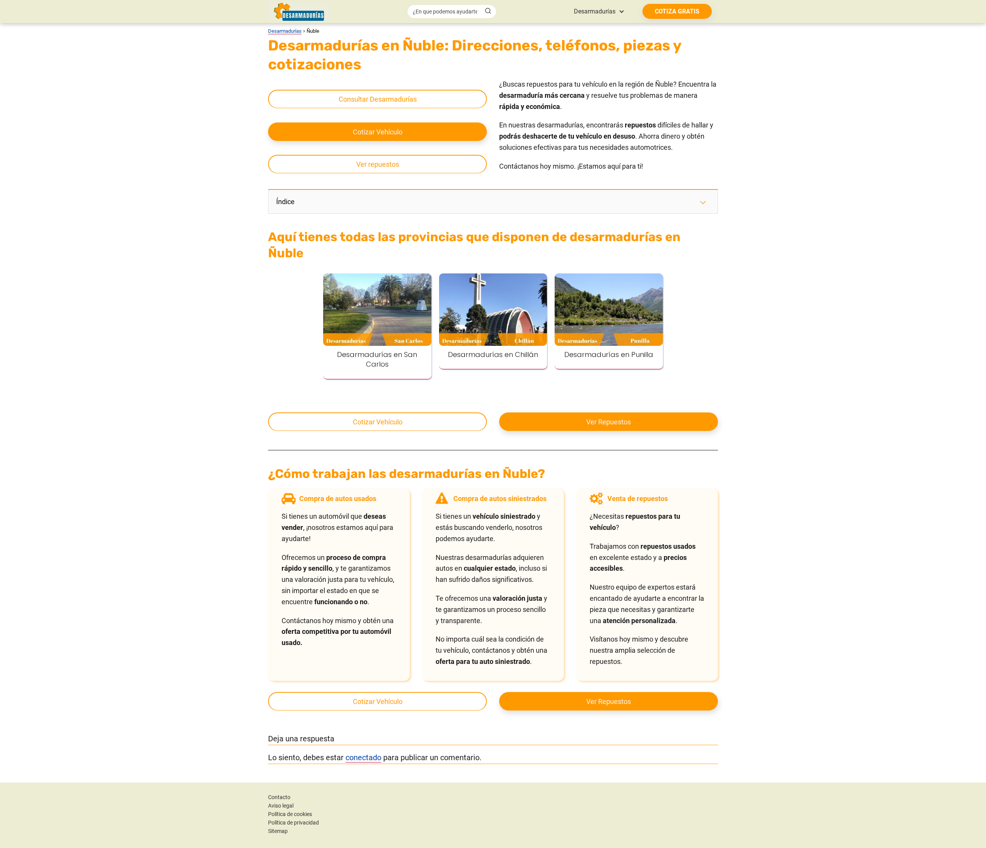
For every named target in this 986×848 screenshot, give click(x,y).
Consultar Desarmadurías (378, 99)
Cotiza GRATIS (677, 11)
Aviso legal (280, 806)
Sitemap (278, 831)
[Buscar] (488, 11)
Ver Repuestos (608, 422)
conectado (363, 757)
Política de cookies (290, 814)
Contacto (279, 797)
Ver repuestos (377, 164)
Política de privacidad (293, 823)
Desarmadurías (594, 11)
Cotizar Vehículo (377, 132)
